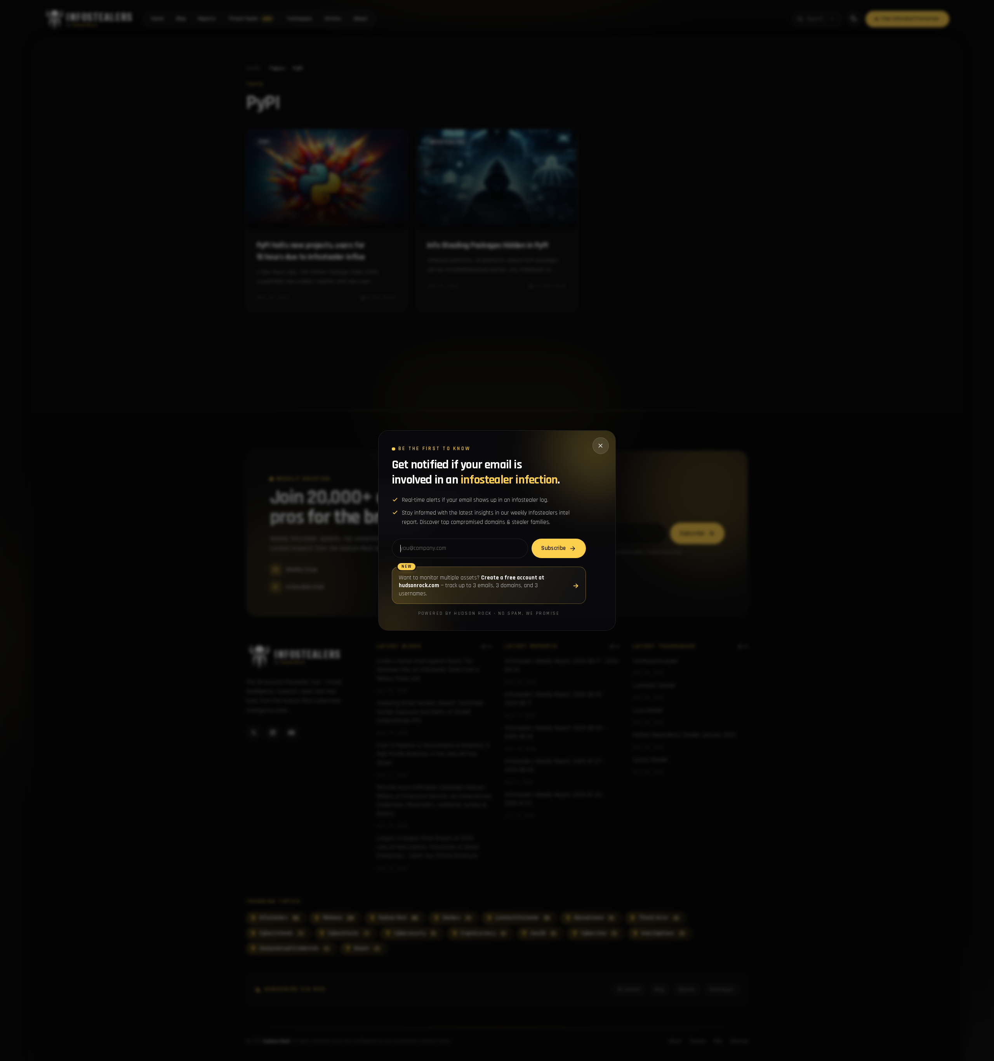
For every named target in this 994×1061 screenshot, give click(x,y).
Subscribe (553, 548)
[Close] (601, 445)
